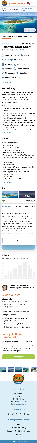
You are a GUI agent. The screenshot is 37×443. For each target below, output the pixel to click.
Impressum (18, 434)
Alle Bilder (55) (30, 30)
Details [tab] (18, 206)
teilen (33, 44)
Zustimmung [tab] (6, 206)
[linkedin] (20, 414)
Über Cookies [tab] (30, 206)
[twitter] (13, 414)
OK (18, 240)
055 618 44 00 (18, 3)
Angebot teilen (27, 341)
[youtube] (28, 414)
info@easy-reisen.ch (18, 404)
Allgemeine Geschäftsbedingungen (18, 431)
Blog (18, 424)
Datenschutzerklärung (18, 428)
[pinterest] (24, 414)
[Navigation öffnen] (33, 3)
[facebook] (8, 414)
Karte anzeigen (19, 50)
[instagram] (16, 414)
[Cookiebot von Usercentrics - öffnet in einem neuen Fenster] (26, 201)
